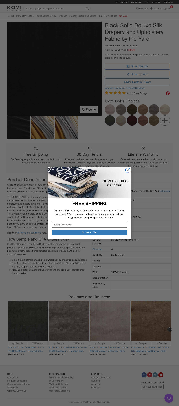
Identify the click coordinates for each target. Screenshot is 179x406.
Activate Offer (89, 232)
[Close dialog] (127, 170)
